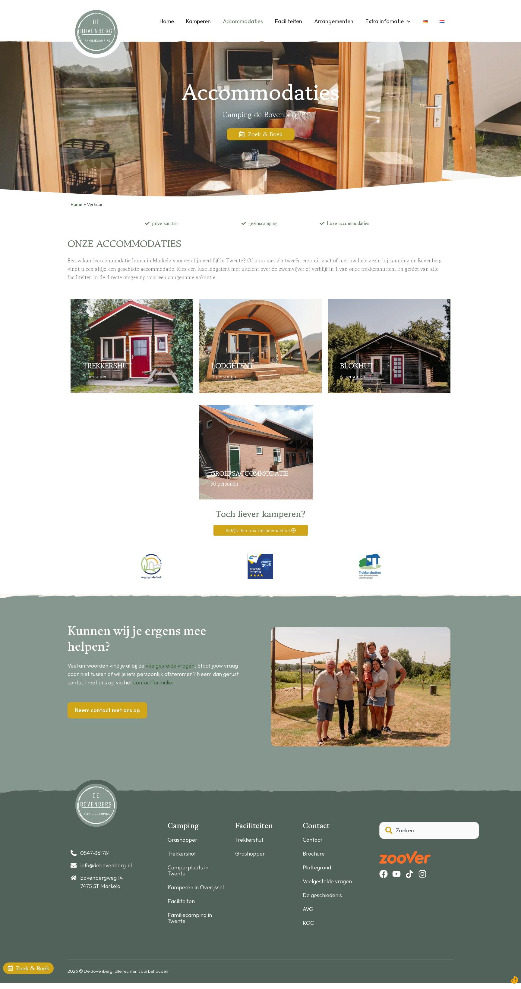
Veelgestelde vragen (327, 881)
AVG (308, 909)
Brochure (314, 854)
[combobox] (429, 830)
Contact (312, 840)
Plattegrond (317, 868)
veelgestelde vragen (170, 665)
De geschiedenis (322, 895)
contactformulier (153, 682)
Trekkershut (182, 854)
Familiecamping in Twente (190, 918)
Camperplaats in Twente (188, 871)
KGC (308, 923)
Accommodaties (243, 21)
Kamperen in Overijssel (196, 887)
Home (166, 21)
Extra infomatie (384, 21)
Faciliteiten (288, 21)
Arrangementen (333, 21)
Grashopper (182, 840)
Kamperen (198, 21)
